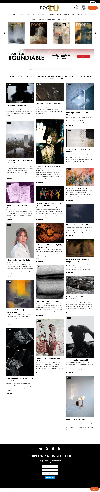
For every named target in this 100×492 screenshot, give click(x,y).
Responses (51, 76)
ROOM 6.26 (19, 76)
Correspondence (41, 76)
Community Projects (62, 76)
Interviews (73, 76)
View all (11, 76)
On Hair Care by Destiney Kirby (77, 360)
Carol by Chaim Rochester (75, 420)
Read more (9, 118)
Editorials (82, 76)
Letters (45, 78)
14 (60, 438)
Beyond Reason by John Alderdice (48, 103)
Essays (89, 76)
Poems (51, 78)
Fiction (38, 78)
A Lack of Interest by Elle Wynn (77, 188)
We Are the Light (29, 76)
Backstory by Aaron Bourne (16, 106)
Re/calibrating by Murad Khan (47, 301)
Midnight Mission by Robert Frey (78, 225)
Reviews (61, 78)
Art (56, 78)
